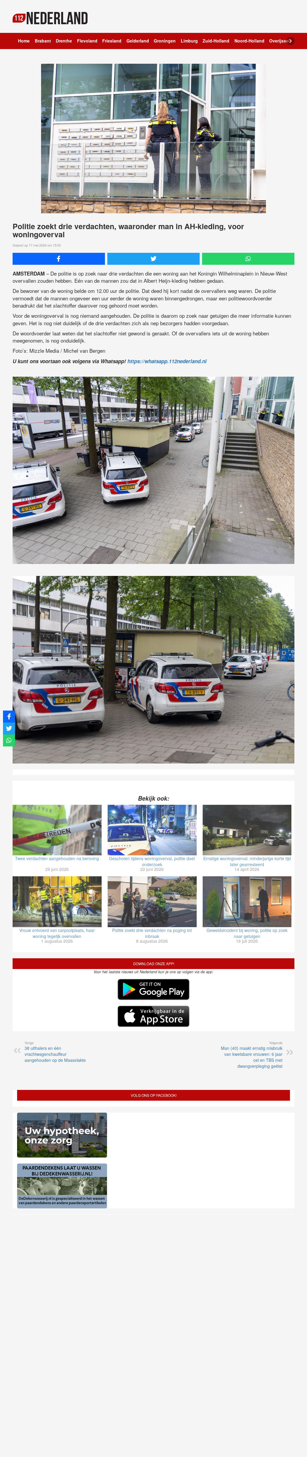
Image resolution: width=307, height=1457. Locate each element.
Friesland (111, 41)
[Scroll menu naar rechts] (290, 41)
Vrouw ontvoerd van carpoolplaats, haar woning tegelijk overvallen (57, 933)
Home (24, 41)
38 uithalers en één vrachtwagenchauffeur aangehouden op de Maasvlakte (55, 1051)
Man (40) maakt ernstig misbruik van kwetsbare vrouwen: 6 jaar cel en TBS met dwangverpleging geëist (251, 1054)
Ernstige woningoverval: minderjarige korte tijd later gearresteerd (247, 861)
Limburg (189, 41)
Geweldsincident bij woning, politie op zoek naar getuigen (247, 933)
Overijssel (279, 41)
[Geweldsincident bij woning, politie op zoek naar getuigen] (247, 901)
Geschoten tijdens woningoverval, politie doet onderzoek (152, 861)
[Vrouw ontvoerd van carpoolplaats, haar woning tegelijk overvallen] (57, 901)
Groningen (165, 41)
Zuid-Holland (216, 41)
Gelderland (138, 41)
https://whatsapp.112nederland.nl (167, 361)
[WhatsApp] (248, 259)
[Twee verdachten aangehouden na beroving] (57, 830)
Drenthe (64, 41)
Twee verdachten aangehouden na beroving (57, 858)
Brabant (43, 41)
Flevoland (87, 41)
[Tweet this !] (153, 259)
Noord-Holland (249, 41)
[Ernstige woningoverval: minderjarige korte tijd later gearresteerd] (247, 830)
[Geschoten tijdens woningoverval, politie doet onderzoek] (152, 830)
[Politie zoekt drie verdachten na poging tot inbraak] (152, 901)
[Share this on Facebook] (59, 259)
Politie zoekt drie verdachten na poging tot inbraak (152, 933)
